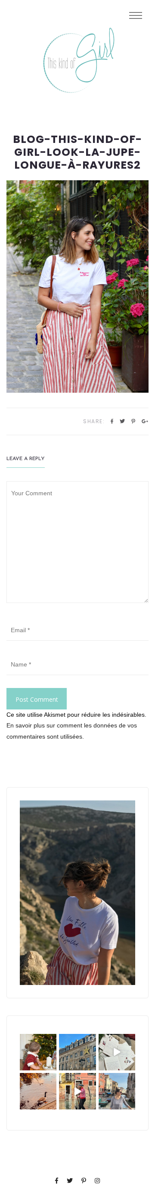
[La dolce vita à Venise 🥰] (117, 1091)
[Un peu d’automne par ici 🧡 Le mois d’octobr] (38, 1091)
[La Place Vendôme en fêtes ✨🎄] (77, 1052)
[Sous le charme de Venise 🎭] (77, 1091)
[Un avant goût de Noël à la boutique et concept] (117, 1052)
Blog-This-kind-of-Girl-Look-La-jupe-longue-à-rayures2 (77, 152)
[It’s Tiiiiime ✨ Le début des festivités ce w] (38, 1052)
